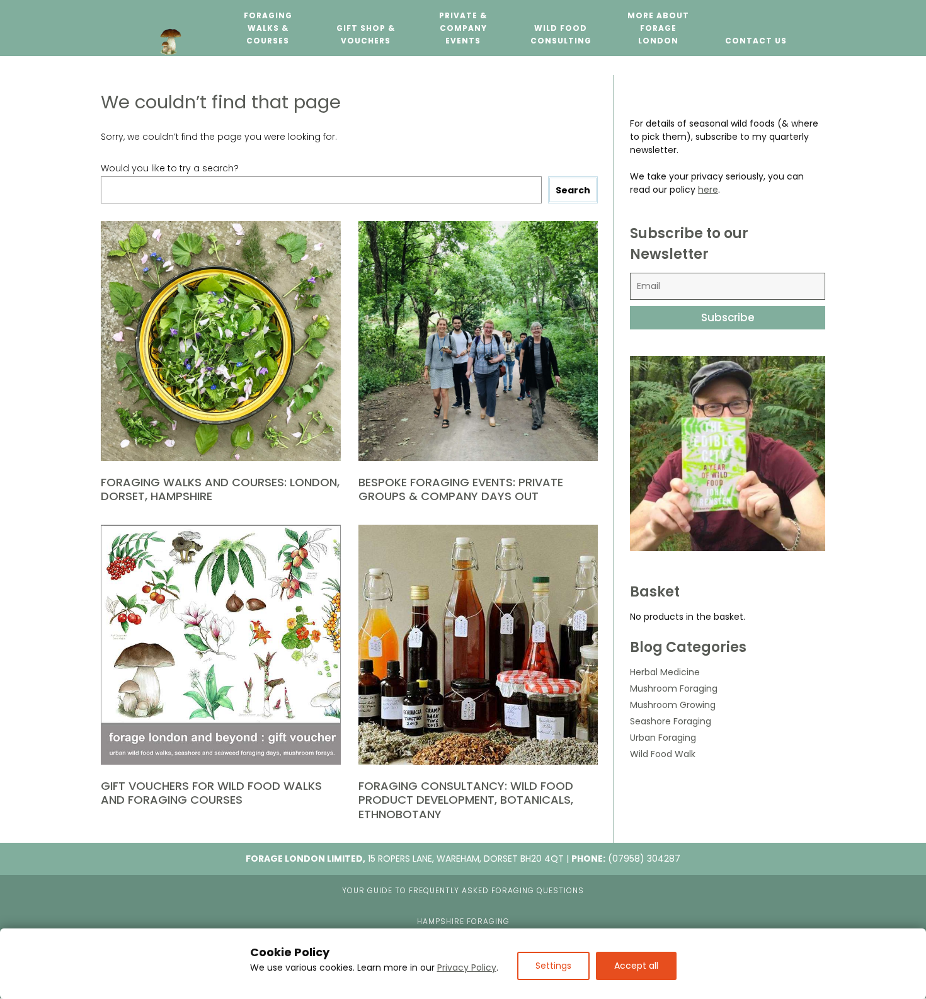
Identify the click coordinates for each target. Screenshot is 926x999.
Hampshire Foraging (463, 921)
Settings (553, 965)
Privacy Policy (466, 967)
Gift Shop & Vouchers (365, 34)
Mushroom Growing (673, 705)
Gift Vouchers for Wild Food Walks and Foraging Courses (211, 793)
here (708, 189)
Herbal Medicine (665, 672)
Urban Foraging (663, 737)
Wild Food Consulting (561, 34)
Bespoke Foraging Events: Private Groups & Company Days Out (460, 489)
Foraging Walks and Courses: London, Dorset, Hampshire (220, 489)
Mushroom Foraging (673, 688)
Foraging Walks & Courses (268, 28)
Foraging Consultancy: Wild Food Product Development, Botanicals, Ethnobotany (465, 800)
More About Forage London (658, 28)
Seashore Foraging (670, 721)
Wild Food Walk (662, 754)
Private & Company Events (463, 28)
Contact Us (756, 40)
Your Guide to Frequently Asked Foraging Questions (463, 890)
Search (573, 190)
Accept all (636, 965)
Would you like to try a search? (170, 168)
